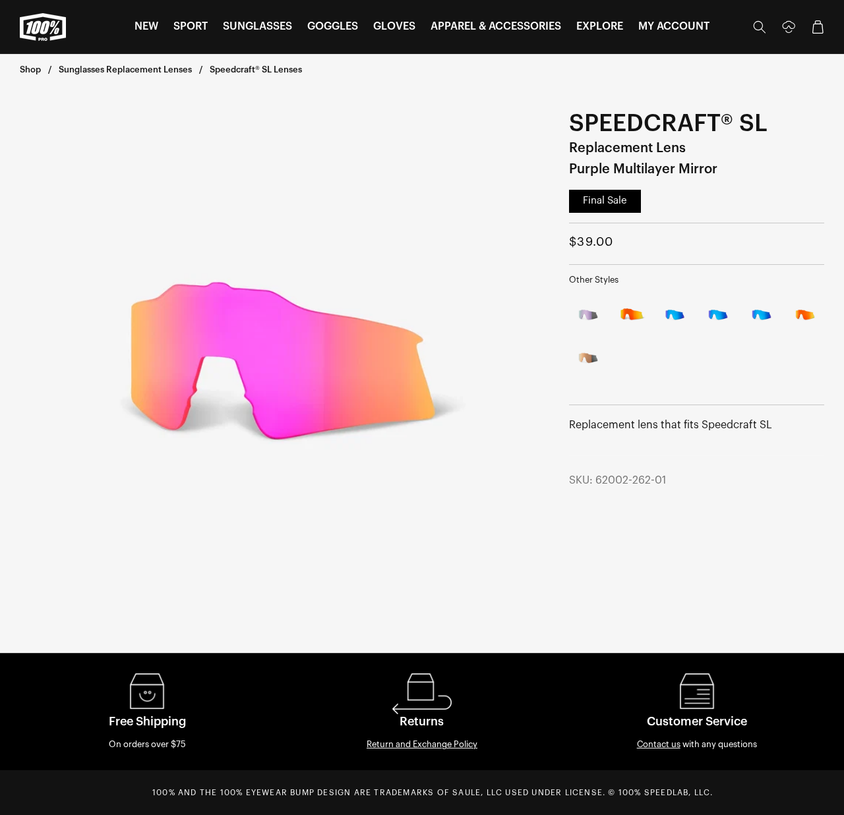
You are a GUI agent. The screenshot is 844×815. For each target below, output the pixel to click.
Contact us (658, 744)
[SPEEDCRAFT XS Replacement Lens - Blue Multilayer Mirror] (675, 315)
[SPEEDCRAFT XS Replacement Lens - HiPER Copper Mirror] (588, 358)
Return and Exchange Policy (422, 744)
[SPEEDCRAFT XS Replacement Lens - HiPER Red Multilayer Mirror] (805, 315)
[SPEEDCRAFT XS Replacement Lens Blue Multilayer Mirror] (761, 315)
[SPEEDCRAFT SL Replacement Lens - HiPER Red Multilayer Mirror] (632, 315)
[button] (146, 26)
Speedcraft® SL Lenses (256, 69)
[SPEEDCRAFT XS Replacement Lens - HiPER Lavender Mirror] (588, 315)
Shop (30, 69)
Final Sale (605, 201)
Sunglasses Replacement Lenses (125, 69)
